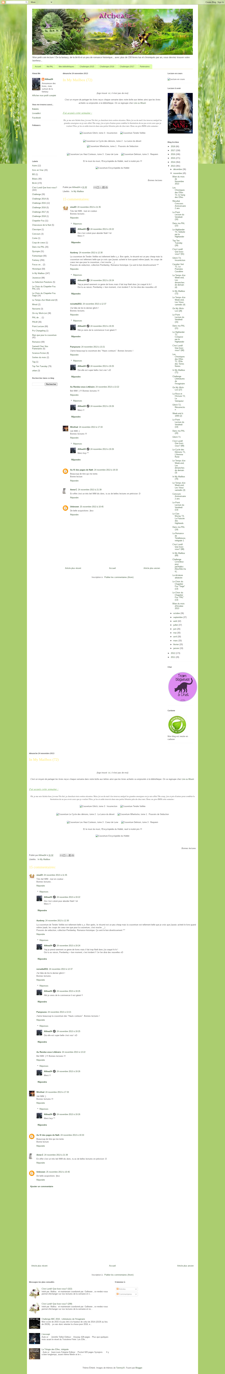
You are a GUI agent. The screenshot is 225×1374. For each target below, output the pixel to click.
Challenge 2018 (39, 216)
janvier (176, 648)
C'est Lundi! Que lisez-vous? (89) (178, 443)
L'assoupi (46, 1334)
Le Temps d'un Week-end (43, 300)
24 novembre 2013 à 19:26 (102, 406)
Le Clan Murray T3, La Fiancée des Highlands (178, 518)
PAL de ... (36, 317)
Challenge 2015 (39, 203)
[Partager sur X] (100, 187)
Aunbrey (74, 252)
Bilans (35, 179)
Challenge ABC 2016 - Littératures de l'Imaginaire (63, 1319)
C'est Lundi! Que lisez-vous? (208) (57, 1304)
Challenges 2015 (87, 67)
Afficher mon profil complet (44, 95)
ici (109, 93)
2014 (173, 162)
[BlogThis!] (97, 187)
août (175, 621)
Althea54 (82, 229)
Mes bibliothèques (66, 67)
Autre (34, 165)
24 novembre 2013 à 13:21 (93, 347)
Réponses (77, 224)
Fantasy (35, 260)
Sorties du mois (39, 357)
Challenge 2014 (39, 199)
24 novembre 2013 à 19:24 (102, 280)
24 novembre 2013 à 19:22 (102, 229)
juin (175, 629)
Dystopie (36, 251)
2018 (173, 146)
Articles (122, 1289)
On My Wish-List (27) (178, 388)
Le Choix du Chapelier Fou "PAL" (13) (178, 596)
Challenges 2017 (127, 67)
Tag (33, 362)
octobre (176, 613)
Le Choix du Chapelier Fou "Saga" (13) (178, 585)
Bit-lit (34, 183)
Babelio (35, 109)
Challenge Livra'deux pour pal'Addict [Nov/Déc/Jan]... (179, 565)
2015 (173, 158)
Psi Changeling (38, 331)
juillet (175, 625)
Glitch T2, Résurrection (178, 407)
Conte (34, 238)
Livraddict (36, 113)
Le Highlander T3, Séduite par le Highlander (178, 233)
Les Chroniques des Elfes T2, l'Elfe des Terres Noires (178, 360)
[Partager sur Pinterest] (106, 187)
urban (34, 370)
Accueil (38, 67)
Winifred (74, 427)
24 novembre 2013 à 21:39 (89, 489)
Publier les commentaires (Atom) (118, 577)
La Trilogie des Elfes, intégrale (55, 1349)
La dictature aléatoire (177, 576)
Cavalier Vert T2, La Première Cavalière (178, 268)
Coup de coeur (38, 242)
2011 (173, 657)
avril (175, 636)
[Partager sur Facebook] (103, 187)
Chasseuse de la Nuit (41, 225)
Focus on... (37, 264)
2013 (173, 166)
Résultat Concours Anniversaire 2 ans (179, 204)
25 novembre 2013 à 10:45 (91, 507)
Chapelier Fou (38, 221)
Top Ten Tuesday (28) (177, 243)
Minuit (35, 304)
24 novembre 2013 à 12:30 (91, 252)
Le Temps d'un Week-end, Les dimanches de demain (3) (178, 466)
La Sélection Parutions (42, 282)
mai (175, 633)
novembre (178, 173)
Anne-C (73, 489)
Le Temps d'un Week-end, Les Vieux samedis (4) (178, 301)
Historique (36, 269)
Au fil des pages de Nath (81, 470)
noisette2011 (76, 304)
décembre (178, 169)
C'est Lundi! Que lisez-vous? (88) (178, 546)
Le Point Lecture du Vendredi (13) (178, 506)
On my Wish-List (39, 313)
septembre (178, 617)
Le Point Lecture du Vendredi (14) (178, 423)
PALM (35, 322)
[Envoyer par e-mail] (94, 187)
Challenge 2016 (39, 207)
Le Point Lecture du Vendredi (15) (178, 318)
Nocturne (36, 309)
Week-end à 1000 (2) (177, 414)
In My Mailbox (77, 191)
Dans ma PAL (38, 247)
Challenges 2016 (107, 67)
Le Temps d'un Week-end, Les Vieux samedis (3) (178, 486)
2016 (173, 154)
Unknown (74, 507)
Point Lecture (38, 326)
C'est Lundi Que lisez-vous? (44, 187)
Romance (36, 342)
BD (33, 174)
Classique (36, 229)
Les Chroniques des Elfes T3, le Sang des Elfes (178, 192)
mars (175, 640)
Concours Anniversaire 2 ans (179, 496)
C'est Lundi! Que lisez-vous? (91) (178, 251)
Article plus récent (73, 568)
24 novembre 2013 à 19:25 (102, 326)
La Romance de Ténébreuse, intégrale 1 (179, 537)
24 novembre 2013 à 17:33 (91, 427)
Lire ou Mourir (140, 103)
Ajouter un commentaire (41, 1186)
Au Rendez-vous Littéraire (82, 387)
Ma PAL (50, 67)
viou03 (73, 207)
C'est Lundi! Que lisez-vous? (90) (178, 347)
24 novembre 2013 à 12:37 (94, 304)
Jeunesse (36, 278)
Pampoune (75, 347)
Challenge (36, 194)
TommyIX (120, 1368)
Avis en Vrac (38, 170)
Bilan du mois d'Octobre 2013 (178, 606)
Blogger (138, 1368)
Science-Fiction (39, 353)
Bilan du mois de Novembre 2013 (178, 180)
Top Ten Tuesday (39, 366)
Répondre (74, 218)
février (176, 644)
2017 (173, 150)
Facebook (36, 118)
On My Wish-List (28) (178, 309)
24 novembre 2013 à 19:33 (106, 470)
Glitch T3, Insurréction (178, 259)
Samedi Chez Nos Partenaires (40, 347)
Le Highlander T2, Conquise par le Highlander (178, 337)
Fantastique (37, 256)
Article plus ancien (152, 568)
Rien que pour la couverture (44, 335)
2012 (173, 653)
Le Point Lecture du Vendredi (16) (178, 216)
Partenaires (145, 67)
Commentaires (125, 1294)
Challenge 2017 (39, 212)
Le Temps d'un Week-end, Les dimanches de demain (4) (178, 281)
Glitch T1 (176, 437)
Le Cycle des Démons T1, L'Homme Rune (179, 453)
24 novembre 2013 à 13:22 (107, 387)
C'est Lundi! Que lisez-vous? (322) (57, 1289)
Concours (36, 234)
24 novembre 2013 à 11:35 (89, 207)
